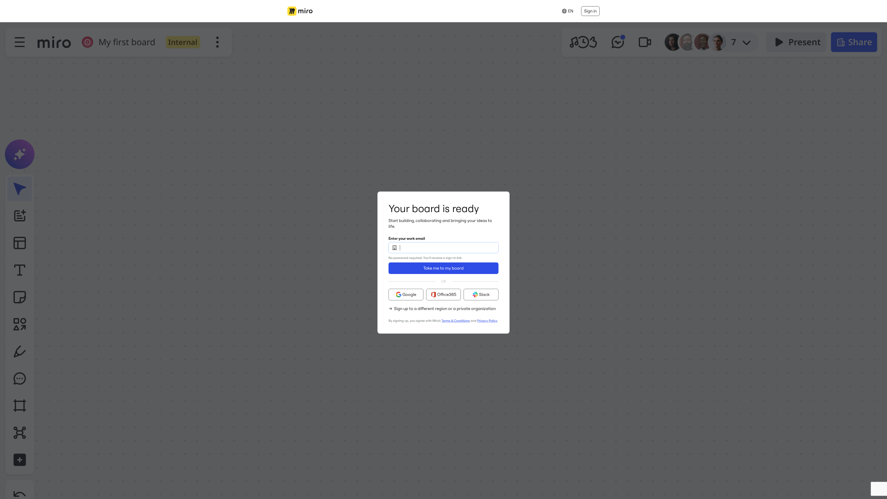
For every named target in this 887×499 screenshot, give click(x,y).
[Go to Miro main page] (300, 11)
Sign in (590, 11)
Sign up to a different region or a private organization (445, 308)
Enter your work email (407, 238)
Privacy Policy (487, 321)
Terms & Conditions (455, 321)
